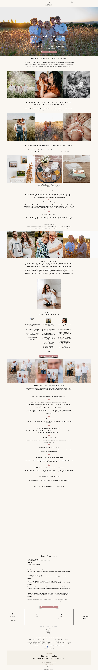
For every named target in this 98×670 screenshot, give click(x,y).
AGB (53, 648)
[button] (72, 2)
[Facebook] (83, 618)
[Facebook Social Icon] (47, 646)
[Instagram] (84, 618)
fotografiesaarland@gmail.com (61, 618)
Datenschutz (50, 648)
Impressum (45, 648)
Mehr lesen (30, 562)
